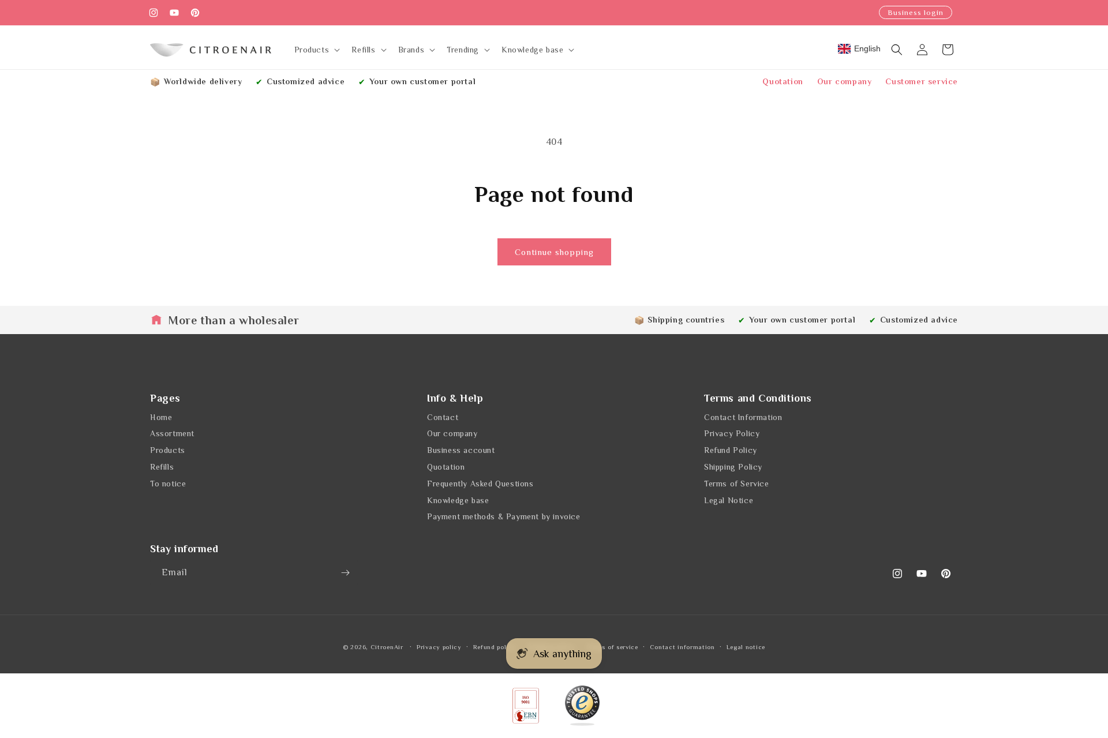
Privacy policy (439, 646)
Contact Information (743, 417)
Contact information (682, 646)
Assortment (172, 433)
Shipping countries (685, 319)
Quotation (782, 81)
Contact (442, 417)
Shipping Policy (733, 466)
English (867, 48)
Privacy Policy (731, 433)
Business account (461, 450)
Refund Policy (730, 450)
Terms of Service (736, 483)
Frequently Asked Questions (480, 483)
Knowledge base (458, 500)
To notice (168, 483)
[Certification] (582, 705)
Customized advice (306, 81)
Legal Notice (728, 500)
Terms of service (612, 646)
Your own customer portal (422, 81)
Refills (162, 466)
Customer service (921, 81)
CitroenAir (386, 646)
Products (167, 450)
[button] (316, 50)
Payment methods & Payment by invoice (504, 516)
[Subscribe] (345, 573)
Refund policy (494, 646)
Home (161, 417)
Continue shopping (554, 252)
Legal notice (746, 646)
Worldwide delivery (203, 81)
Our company (844, 81)
